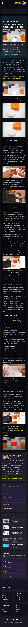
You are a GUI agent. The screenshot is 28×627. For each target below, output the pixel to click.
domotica (5, 44)
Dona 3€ (18, 597)
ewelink (9, 47)
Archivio (4, 595)
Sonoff (8, 11)
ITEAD (4, 47)
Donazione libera (20, 601)
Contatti (18, 609)
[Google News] (11, 619)
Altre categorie (7, 508)
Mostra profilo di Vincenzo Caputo (12, 478)
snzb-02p (18, 51)
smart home (5, 49)
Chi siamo (18, 607)
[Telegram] (20, 619)
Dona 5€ (18, 599)
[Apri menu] (2, 3)
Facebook (4, 611)
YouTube (4, 607)
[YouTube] (17, 619)
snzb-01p (13, 51)
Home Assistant (6, 599)
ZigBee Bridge (15, 47)
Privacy (17, 611)
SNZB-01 (15, 321)
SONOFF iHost (12, 218)
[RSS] (14, 619)
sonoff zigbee (6, 51)
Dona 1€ (18, 595)
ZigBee (14, 44)
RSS (3, 613)
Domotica (4, 601)
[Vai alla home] (21, 3)
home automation (14, 49)
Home (3, 11)
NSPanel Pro (19, 218)
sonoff (10, 44)
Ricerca (4, 597)
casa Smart (20, 44)
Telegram (4, 609)
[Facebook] (7, 619)
